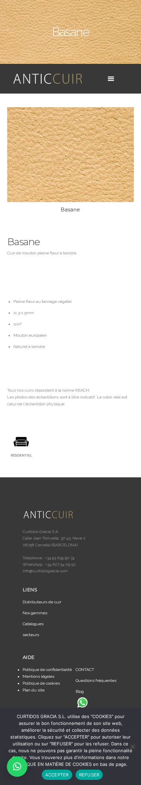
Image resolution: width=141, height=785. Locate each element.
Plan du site (33, 690)
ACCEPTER (57, 774)
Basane (70, 209)
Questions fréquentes (96, 680)
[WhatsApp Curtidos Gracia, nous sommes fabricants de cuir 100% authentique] (82, 702)
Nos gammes (35, 613)
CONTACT (85, 669)
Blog (80, 691)
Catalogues (33, 623)
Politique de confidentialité (47, 669)
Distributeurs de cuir (42, 602)
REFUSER (89, 774)
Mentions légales (38, 676)
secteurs (31, 634)
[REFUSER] (132, 746)
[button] (17, 766)
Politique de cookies (41, 683)
